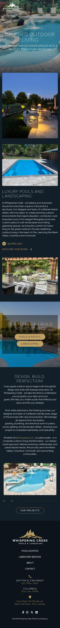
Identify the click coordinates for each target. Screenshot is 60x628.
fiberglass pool (26, 437)
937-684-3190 (30, 583)
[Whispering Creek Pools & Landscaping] (12, 6)
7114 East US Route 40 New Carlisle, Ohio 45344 (30, 602)
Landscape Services (30, 557)
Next (11, 501)
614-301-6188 (30, 591)
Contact (30, 569)
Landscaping (30, 344)
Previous (4, 501)
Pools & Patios (30, 551)
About (30, 563)
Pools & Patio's (30, 337)
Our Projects (30, 510)
